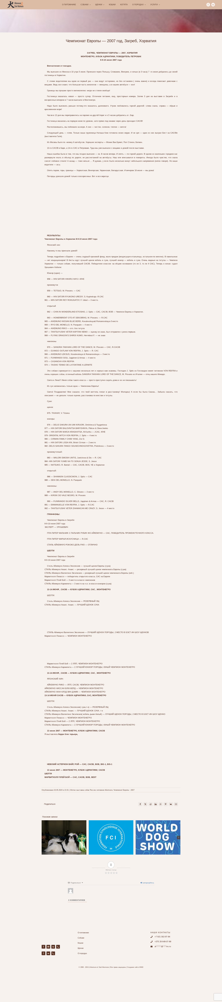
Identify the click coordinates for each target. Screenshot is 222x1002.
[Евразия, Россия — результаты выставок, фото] (64, 837)
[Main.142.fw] (15, 2)
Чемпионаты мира (158, 835)
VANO (141, 967)
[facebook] (208, 4)
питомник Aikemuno (104, 790)
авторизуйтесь (148, 883)
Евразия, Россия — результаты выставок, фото (64, 834)
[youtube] (48, 947)
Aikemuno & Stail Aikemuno (99, 967)
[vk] (213, 4)
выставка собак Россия (86, 790)
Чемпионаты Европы (111, 835)
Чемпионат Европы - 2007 (123, 790)
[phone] (58, 947)
